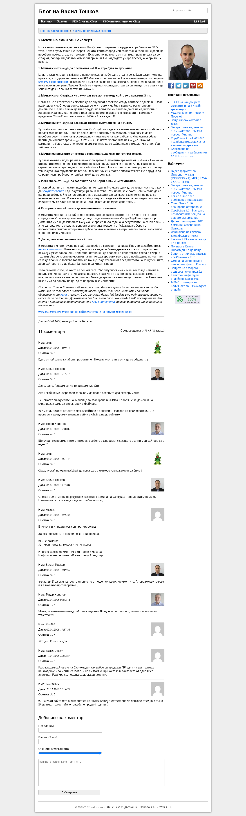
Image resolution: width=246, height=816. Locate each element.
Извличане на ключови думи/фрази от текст (186, 233)
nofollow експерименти (53, 82)
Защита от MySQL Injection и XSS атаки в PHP (188, 255)
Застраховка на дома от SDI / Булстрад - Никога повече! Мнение (187, 130)
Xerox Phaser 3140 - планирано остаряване (186, 205)
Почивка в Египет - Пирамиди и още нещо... (187, 248)
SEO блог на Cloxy (84, 21)
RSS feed (199, 21)
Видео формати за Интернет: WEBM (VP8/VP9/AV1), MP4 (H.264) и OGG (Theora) (189, 176)
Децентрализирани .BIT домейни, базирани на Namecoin (187, 224)
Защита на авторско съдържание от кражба (186, 269)
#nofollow (55, 312)
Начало (46, 21)
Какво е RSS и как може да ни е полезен (188, 241)
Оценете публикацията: (54, 749)
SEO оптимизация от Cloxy (121, 21)
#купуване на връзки (101, 312)
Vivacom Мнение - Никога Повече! (187, 114)
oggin (63, 294)
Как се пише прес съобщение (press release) (187, 197)
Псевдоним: (46, 726)
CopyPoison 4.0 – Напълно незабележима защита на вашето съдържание (188, 141)
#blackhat (43, 312)
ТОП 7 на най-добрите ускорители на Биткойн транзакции (186, 105)
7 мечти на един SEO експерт (92, 31)
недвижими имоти (50, 249)
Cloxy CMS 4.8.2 (161, 807)
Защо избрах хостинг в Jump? (186, 121)
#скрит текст (124, 312)
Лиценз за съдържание (122, 807)
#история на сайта (74, 312)
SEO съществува (103, 302)
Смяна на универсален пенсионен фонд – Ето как (188, 262)
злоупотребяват (53, 191)
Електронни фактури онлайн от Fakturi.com (185, 277)
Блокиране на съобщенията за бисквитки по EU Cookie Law (189, 152)
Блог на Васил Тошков (68, 11)
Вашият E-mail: (48, 737)
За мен (62, 21)
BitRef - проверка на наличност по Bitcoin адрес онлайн (188, 285)
